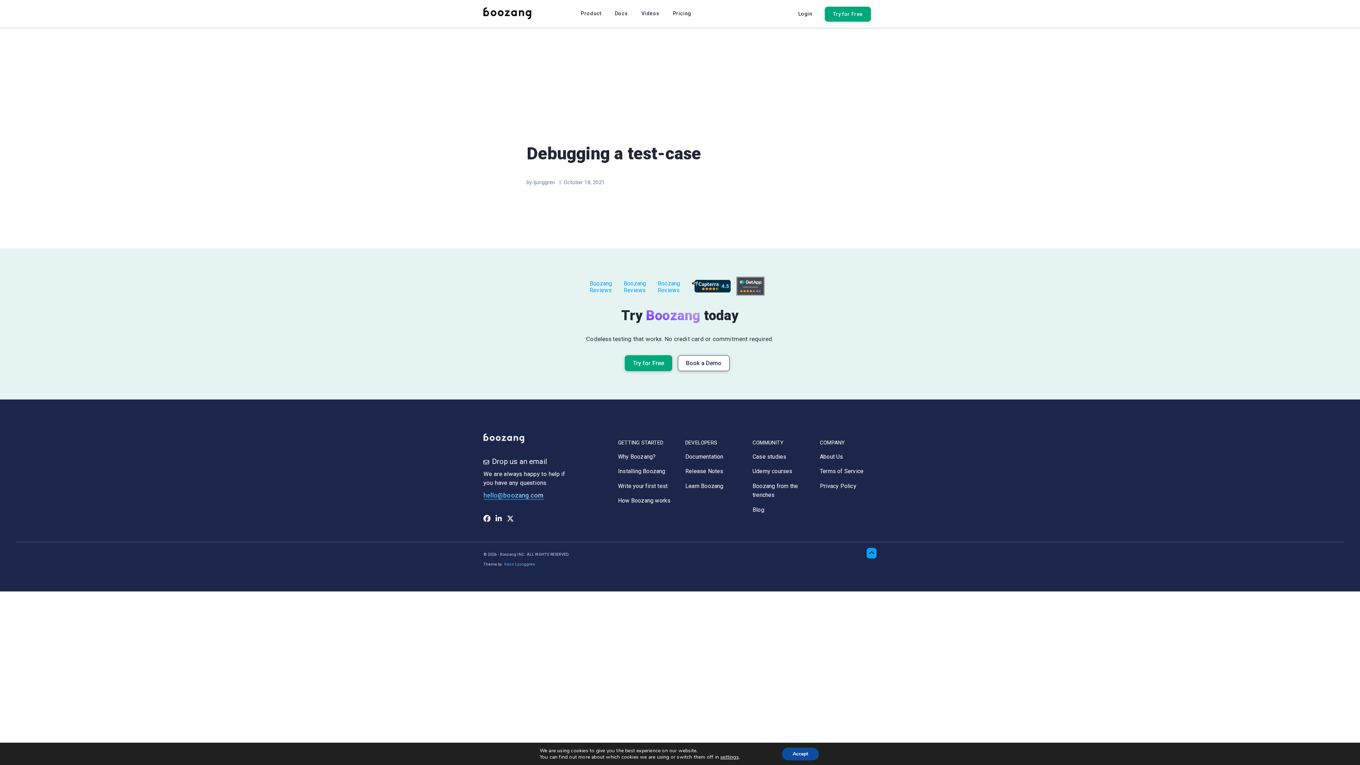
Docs (621, 13)
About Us (831, 456)
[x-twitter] (510, 520)
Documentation (704, 456)
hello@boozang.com (513, 495)
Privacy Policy (838, 486)
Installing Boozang (641, 471)
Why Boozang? (637, 456)
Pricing (682, 13)
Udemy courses (773, 471)
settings (729, 757)
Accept (800, 753)
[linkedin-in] (498, 520)
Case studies (769, 456)
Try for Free (848, 14)
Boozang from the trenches (775, 491)
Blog (758, 509)
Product (591, 13)
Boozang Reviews (601, 287)
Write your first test (643, 486)
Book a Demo (703, 363)
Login (805, 14)
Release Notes (704, 471)
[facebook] (487, 520)
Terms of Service (841, 471)
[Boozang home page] (511, 13)
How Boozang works (644, 500)
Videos (650, 13)
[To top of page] (871, 553)
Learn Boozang (704, 486)
